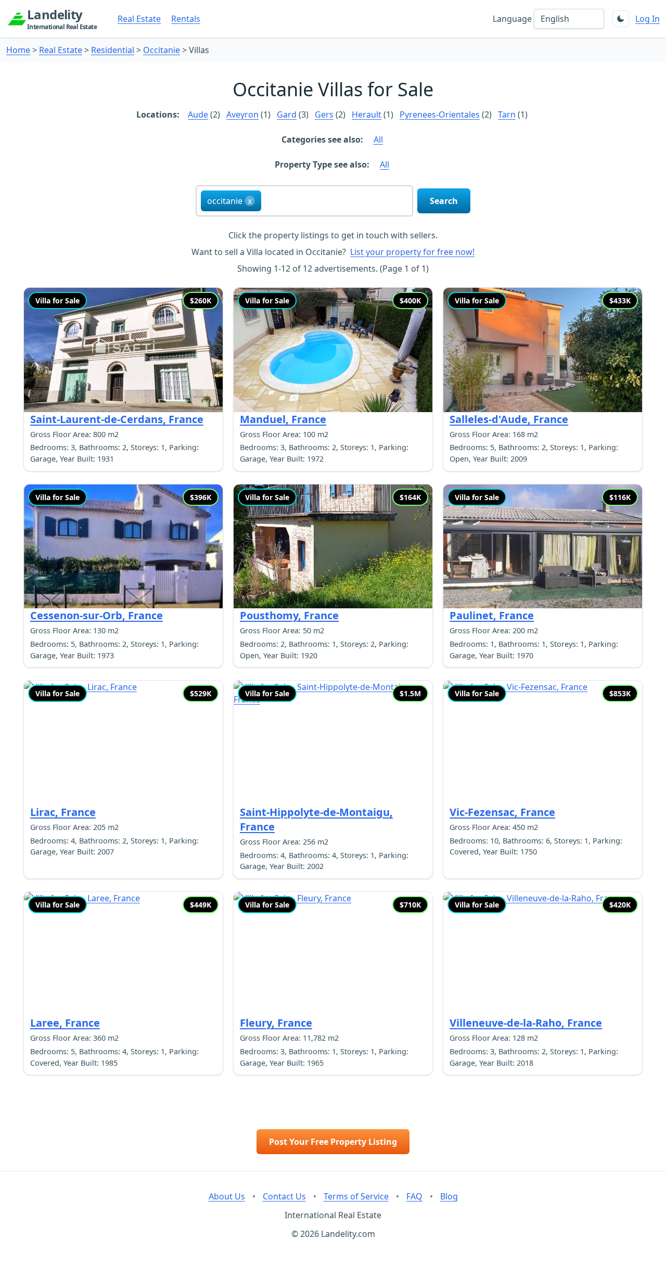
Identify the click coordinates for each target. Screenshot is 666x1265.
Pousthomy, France (289, 615)
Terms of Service (356, 1196)
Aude (198, 114)
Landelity (62, 18)
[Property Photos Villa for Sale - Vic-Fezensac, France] (542, 743)
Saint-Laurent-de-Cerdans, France (116, 419)
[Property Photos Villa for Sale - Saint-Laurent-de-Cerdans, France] (123, 350)
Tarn (507, 114)
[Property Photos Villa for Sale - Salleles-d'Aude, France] (542, 350)
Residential (112, 50)
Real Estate (139, 18)
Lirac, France (63, 812)
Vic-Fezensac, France (502, 812)
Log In (647, 18)
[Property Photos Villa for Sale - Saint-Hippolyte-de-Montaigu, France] (333, 743)
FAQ (414, 1196)
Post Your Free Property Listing (333, 1141)
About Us (227, 1196)
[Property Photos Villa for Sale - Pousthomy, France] (333, 546)
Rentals (185, 18)
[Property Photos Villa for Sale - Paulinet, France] (542, 546)
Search (444, 201)
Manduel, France (283, 419)
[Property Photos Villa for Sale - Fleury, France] (333, 954)
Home (18, 50)
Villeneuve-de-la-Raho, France (526, 1023)
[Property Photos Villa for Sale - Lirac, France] (123, 743)
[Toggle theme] (620, 18)
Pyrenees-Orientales (440, 114)
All (378, 139)
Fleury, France (276, 1023)
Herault (366, 114)
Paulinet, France (492, 615)
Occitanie (161, 50)
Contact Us (284, 1196)
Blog (449, 1196)
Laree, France (65, 1023)
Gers (324, 114)
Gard (287, 114)
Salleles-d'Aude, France (509, 419)
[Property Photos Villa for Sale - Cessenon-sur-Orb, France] (123, 546)
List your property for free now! (412, 252)
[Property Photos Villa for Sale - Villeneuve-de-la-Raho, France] (542, 954)
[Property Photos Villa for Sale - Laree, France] (123, 954)
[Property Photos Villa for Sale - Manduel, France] (333, 350)
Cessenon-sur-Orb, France (96, 615)
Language (512, 18)
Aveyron (242, 114)
